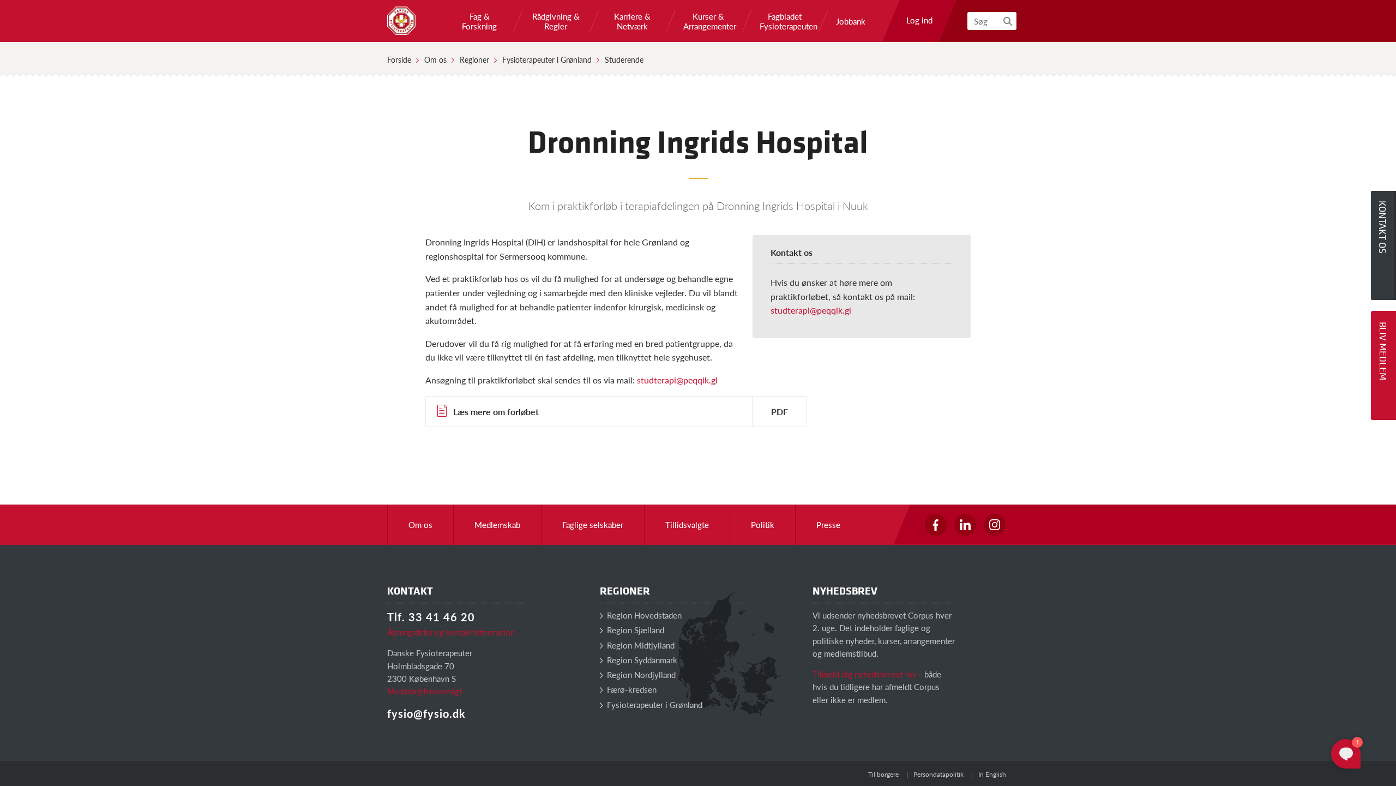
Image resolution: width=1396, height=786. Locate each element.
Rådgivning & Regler (556, 21)
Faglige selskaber (592, 524)
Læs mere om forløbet (496, 411)
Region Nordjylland (640, 674)
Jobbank (850, 21)
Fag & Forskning (479, 21)
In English (992, 774)
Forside (399, 59)
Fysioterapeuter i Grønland (547, 59)
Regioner (474, 59)
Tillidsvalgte (687, 524)
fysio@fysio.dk (426, 713)
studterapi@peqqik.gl (811, 310)
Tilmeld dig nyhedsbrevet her (865, 674)
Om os (435, 59)
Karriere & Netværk (632, 21)
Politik (762, 524)
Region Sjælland (634, 629)
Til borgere (883, 774)
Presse (828, 524)
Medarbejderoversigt (424, 691)
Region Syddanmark (641, 659)
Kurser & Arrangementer (708, 21)
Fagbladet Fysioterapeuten (785, 21)
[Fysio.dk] (401, 21)
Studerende (624, 59)
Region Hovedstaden (643, 615)
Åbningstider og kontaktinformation (451, 632)
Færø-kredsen (631, 689)
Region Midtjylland (640, 645)
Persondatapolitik (938, 774)
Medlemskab (497, 524)
